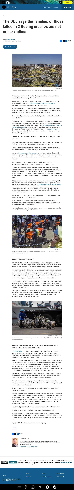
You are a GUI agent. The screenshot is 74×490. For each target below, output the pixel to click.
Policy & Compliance (46, 476)
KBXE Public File (60, 476)
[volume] (8, 7)
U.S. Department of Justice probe (27, 153)
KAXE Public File (60, 473)
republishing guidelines (66, 462)
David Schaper (11, 39)
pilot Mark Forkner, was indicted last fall (50, 184)
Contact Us (28, 476)
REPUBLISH (13, 462)
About (27, 473)
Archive (43, 473)
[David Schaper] (15, 442)
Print (69, 41)
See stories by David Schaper (28, 447)
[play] (4, 7)
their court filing (17, 351)
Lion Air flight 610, (53, 129)
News (4, 16)
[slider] (10, 7)
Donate (68, 2)
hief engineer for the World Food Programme (42, 103)
